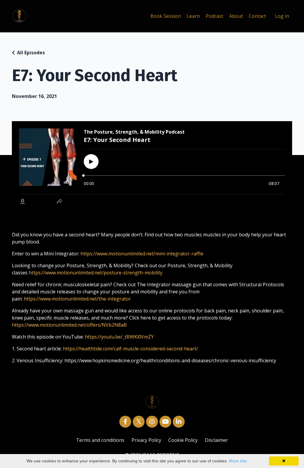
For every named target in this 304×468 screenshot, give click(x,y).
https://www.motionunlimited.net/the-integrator (77, 298)
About (236, 16)
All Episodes (31, 52)
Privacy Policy (146, 440)
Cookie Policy (183, 440)
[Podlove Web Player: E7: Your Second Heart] (152, 165)
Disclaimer (216, 440)
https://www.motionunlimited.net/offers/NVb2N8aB (69, 325)
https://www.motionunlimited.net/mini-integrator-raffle (141, 253)
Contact (257, 16)
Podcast (214, 16)
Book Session (166, 16)
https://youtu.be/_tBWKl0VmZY (119, 336)
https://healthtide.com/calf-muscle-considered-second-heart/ (130, 348)
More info (238, 460)
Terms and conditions (100, 440)
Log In (282, 16)
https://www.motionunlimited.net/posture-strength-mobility (95, 272)
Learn (193, 16)
